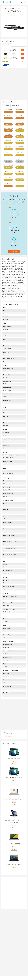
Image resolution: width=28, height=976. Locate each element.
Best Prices (7, 45)
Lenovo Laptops (9, 736)
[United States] (21, 2)
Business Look (20, 171)
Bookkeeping (20, 122)
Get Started (14, 251)
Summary (7, 105)
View (22, 50)
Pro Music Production (8, 122)
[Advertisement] (14, 84)
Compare (14, 763)
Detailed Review (16, 105)
